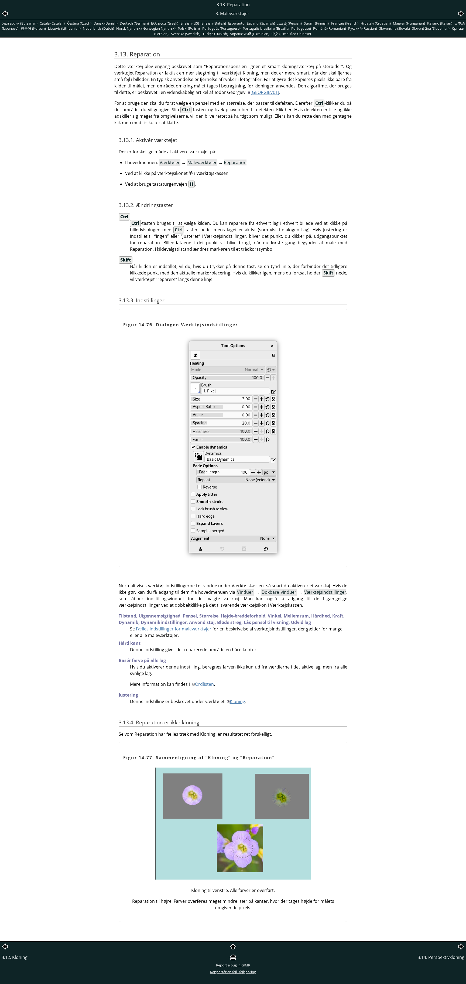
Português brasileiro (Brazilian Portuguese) (277, 28)
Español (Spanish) (261, 23)
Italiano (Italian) (439, 23)
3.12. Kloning (15, 957)
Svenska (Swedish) (185, 33)
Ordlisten (204, 684)
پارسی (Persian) (289, 23)
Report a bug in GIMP (233, 965)
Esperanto (236, 23)
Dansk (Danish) (106, 23)
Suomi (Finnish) (316, 23)
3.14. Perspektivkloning (441, 957)
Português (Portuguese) (221, 28)
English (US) (189, 23)
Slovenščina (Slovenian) (431, 28)
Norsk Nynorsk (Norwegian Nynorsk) (146, 28)
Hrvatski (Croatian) (376, 23)
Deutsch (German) (134, 23)
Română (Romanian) (329, 28)
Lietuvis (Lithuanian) (64, 28)
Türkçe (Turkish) (215, 33)
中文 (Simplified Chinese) (291, 33)
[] (265, 92)
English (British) (213, 23)
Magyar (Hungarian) (409, 23)
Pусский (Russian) (362, 28)
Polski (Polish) (189, 28)
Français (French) (344, 23)
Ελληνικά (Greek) (164, 23)
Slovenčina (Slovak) (394, 28)
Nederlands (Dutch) (98, 28)
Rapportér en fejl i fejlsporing (233, 971)
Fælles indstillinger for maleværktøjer (173, 629)
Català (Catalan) (52, 23)
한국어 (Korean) (33, 28)
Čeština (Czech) (79, 23)
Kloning (237, 701)
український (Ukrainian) (249, 33)
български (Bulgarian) (19, 23)
